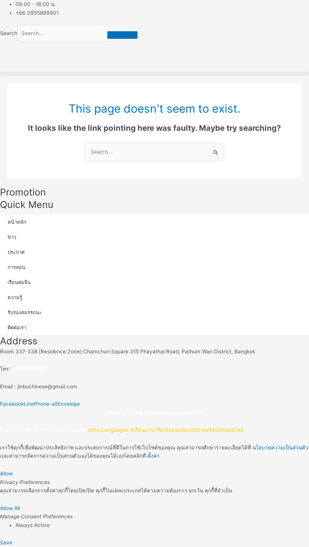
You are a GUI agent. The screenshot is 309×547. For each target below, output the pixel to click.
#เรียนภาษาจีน (147, 430)
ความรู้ (15, 297)
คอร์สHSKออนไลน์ (222, 430)
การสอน (16, 267)
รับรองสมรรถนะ (25, 312)
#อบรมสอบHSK (183, 430)
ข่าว (12, 237)
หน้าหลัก (17, 222)
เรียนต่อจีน (19, 282)
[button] (154, 74)
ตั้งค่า (153, 456)
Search (8, 33)
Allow (6, 474)
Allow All (10, 508)
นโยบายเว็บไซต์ (124, 412)
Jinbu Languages (107, 430)
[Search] (122, 35)
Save (6, 542)
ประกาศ (16, 252)
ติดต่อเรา (17, 327)
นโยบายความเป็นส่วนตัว (175, 412)
